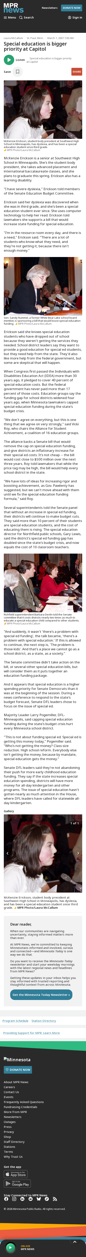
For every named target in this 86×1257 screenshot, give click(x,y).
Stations (9, 1147)
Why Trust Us (13, 1157)
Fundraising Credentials (20, 1107)
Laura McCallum (13, 38)
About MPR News (16, 1082)
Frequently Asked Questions (24, 1102)
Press (8, 1127)
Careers (9, 1087)
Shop (7, 1137)
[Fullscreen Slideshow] (8, 823)
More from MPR (15, 1112)
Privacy (9, 1132)
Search (29, 17)
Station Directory (44, 1020)
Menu (12, 17)
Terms (8, 1152)
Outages (10, 1122)
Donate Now (71, 8)
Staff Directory (14, 1142)
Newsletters (12, 1117)
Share (77, 71)
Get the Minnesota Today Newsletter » (41, 995)
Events (8, 1097)
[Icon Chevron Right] (78, 854)
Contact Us (11, 1092)
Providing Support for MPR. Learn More (31, 1033)
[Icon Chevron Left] (8, 854)
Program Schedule (15, 1020)
